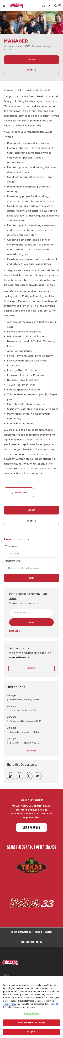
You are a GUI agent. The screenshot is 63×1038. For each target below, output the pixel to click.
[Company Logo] (17, 5)
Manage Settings (31, 1014)
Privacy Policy (10, 1004)
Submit (31, 578)
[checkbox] (31, 70)
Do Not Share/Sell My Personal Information (31, 932)
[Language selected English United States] (47, 5)
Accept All (31, 1032)
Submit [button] (31, 622)
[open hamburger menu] (4, 5)
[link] (14, 631)
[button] (31, 59)
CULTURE (6, 975)
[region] (31, 1007)
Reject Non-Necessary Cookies (31, 1023)
